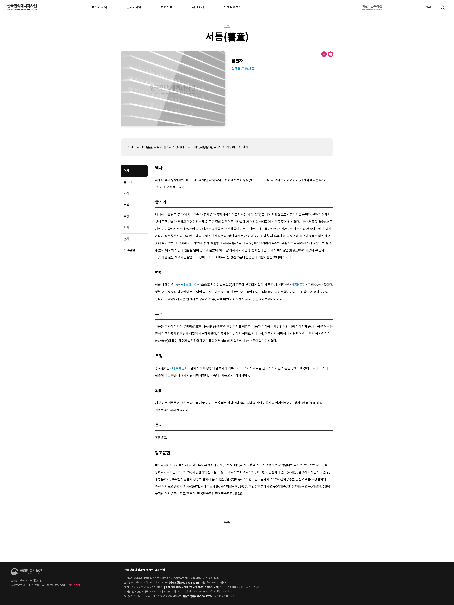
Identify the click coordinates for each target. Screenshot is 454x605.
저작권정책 (74, 585)
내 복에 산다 (190, 285)
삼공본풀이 (298, 285)
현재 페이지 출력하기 (330, 54)
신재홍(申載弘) (241, 68)
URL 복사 (324, 54)
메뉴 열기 (442, 7)
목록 (227, 522)
